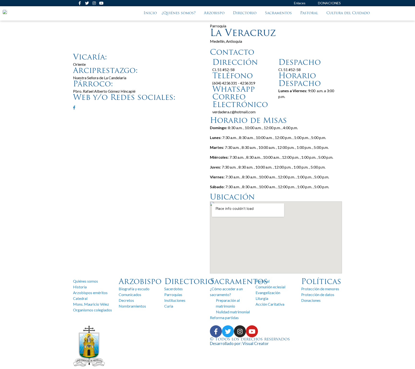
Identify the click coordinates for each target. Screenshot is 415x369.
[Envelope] (72, 3)
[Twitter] (87, 3)
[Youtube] (101, 3)
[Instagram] (94, 3)
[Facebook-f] (80, 3)
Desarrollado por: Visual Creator (239, 343)
